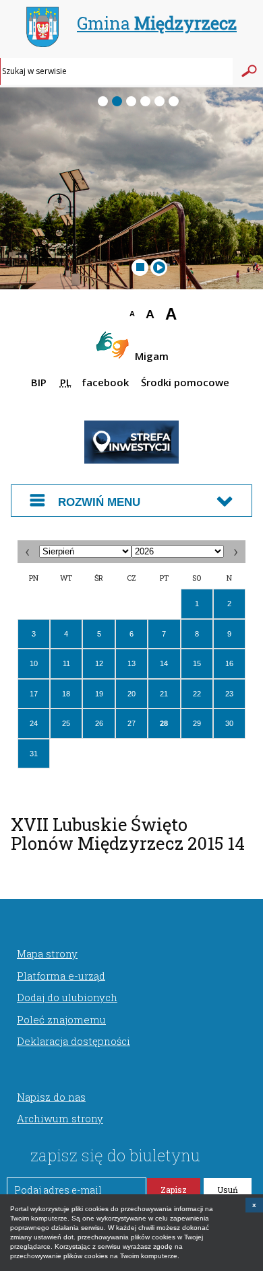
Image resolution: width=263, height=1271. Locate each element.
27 (131, 723)
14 (164, 663)
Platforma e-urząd (61, 975)
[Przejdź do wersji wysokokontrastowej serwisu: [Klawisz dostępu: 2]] (99, 316)
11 (66, 663)
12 (99, 663)
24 (34, 723)
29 (197, 723)
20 (131, 694)
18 (66, 694)
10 (34, 663)
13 (131, 663)
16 (229, 663)
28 (164, 723)
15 (197, 663)
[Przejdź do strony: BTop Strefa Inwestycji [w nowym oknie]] (131, 461)
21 (164, 694)
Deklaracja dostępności (73, 1041)
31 (34, 754)
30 (229, 723)
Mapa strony (47, 953)
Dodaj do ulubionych (67, 997)
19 (99, 694)
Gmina (157, 23)
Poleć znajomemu (61, 1019)
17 (34, 694)
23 (229, 694)
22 (197, 694)
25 (66, 723)
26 (99, 723)
